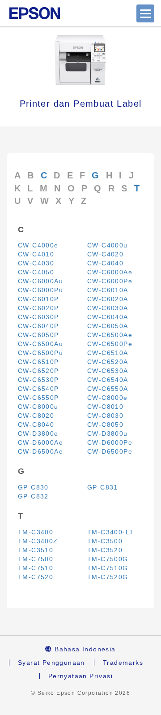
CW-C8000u (38, 406)
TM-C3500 (105, 541)
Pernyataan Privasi (80, 676)
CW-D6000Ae (40, 442)
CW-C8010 (105, 406)
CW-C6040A (107, 317)
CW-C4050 (36, 272)
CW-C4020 (105, 254)
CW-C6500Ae (109, 334)
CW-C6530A (107, 370)
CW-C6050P (38, 334)
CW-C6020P (38, 308)
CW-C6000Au (40, 281)
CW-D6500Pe (109, 451)
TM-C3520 (105, 550)
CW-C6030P (38, 317)
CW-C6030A (107, 308)
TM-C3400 (35, 532)
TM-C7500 (35, 559)
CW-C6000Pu (40, 290)
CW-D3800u (107, 433)
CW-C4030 (36, 263)
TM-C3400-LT (110, 532)
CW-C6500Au (40, 343)
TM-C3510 (35, 550)
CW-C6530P (38, 379)
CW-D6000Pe (109, 442)
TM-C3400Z (38, 541)
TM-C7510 (35, 568)
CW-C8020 (36, 415)
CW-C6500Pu (40, 352)
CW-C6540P (38, 388)
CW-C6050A (107, 325)
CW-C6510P (38, 361)
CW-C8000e (107, 397)
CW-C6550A (107, 388)
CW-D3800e (38, 433)
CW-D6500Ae (40, 451)
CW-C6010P (38, 299)
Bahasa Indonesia (84, 649)
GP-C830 (33, 487)
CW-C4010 (36, 254)
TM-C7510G (107, 568)
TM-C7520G (107, 577)
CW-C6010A (107, 290)
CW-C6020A (107, 299)
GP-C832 (33, 496)
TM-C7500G (107, 559)
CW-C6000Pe (109, 281)
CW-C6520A (107, 361)
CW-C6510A (107, 352)
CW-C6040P (38, 325)
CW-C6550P (38, 397)
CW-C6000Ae (109, 272)
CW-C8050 (105, 424)
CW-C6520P (38, 370)
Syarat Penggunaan (51, 662)
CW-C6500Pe (109, 343)
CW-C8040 (36, 424)
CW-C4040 (105, 263)
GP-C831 (102, 487)
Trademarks (123, 662)
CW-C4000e (38, 245)
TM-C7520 (35, 577)
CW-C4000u (107, 245)
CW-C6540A (107, 379)
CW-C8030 (105, 415)
